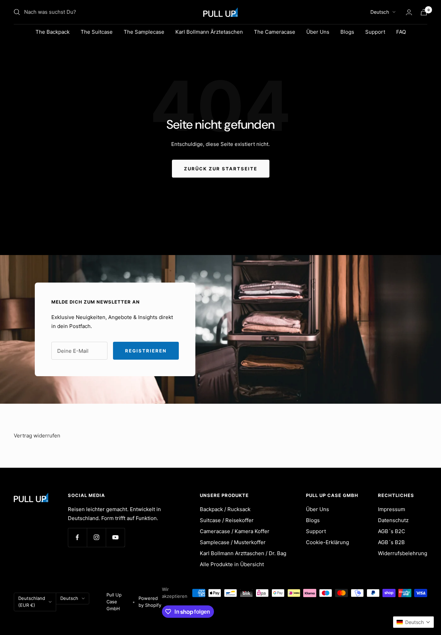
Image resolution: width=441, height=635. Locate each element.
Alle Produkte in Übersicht (232, 564)
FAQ (401, 32)
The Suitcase (97, 32)
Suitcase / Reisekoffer (227, 520)
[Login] (409, 12)
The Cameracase (274, 32)
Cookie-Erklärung (327, 542)
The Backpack (52, 32)
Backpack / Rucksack (225, 509)
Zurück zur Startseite (220, 168)
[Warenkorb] (423, 12)
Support (375, 32)
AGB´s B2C (391, 531)
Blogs (347, 32)
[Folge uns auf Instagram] (96, 537)
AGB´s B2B (391, 542)
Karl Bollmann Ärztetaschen (209, 32)
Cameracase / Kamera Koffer (234, 531)
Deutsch (379, 12)
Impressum (391, 509)
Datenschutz (393, 520)
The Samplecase (144, 32)
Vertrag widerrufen (37, 435)
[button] (413, 622)
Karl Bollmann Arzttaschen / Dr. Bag (243, 553)
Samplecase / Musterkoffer (233, 542)
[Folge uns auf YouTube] (115, 537)
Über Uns (317, 32)
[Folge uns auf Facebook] (77, 537)
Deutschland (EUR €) (31, 601)
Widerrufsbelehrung (402, 553)
